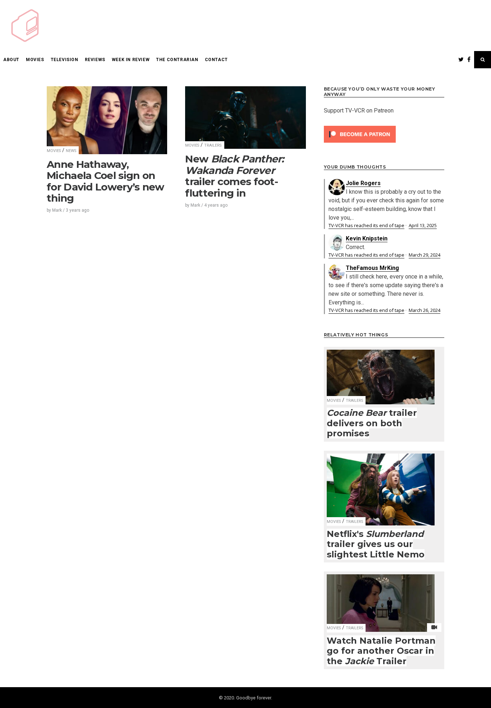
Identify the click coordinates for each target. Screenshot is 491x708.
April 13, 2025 (423, 225)
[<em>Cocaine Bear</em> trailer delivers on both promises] (381, 372)
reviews (95, 59)
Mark (57, 210)
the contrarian (177, 59)
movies (35, 59)
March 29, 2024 (424, 255)
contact (216, 59)
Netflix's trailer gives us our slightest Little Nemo (376, 544)
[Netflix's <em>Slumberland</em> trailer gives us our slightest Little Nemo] (381, 484)
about (11, 59)
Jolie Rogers (363, 183)
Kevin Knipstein (366, 238)
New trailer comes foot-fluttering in (234, 176)
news (71, 150)
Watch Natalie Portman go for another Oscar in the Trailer (381, 650)
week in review (131, 59)
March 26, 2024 (424, 310)
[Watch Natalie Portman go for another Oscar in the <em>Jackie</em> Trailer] (381, 598)
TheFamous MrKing (372, 268)
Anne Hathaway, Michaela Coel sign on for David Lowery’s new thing (105, 181)
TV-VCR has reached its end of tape (366, 225)
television (64, 59)
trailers (212, 145)
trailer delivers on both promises (372, 423)
